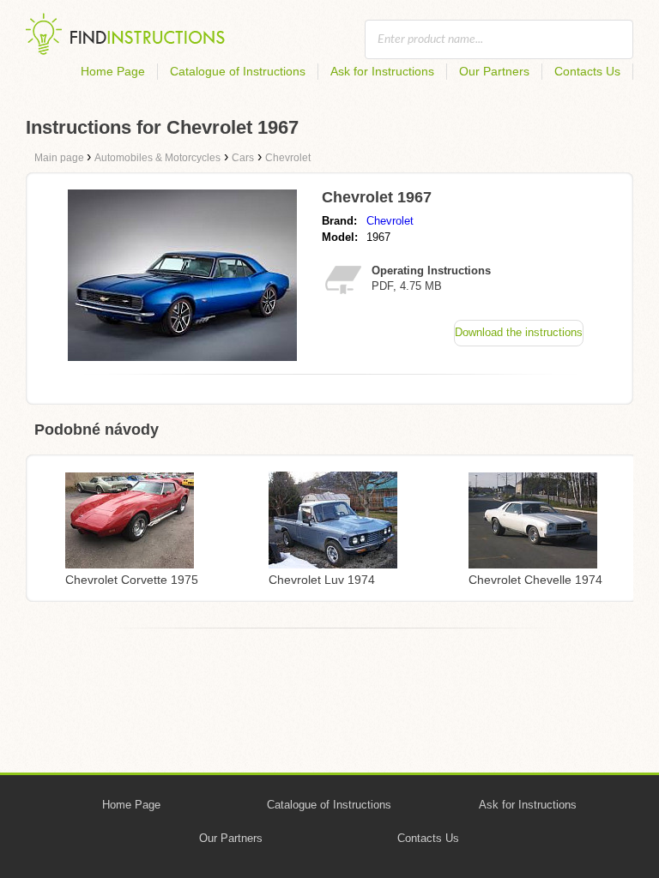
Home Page (113, 71)
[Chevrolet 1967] (182, 356)
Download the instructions (519, 332)
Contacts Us (587, 71)
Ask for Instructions (382, 71)
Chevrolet (390, 220)
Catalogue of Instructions (237, 71)
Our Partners (494, 71)
